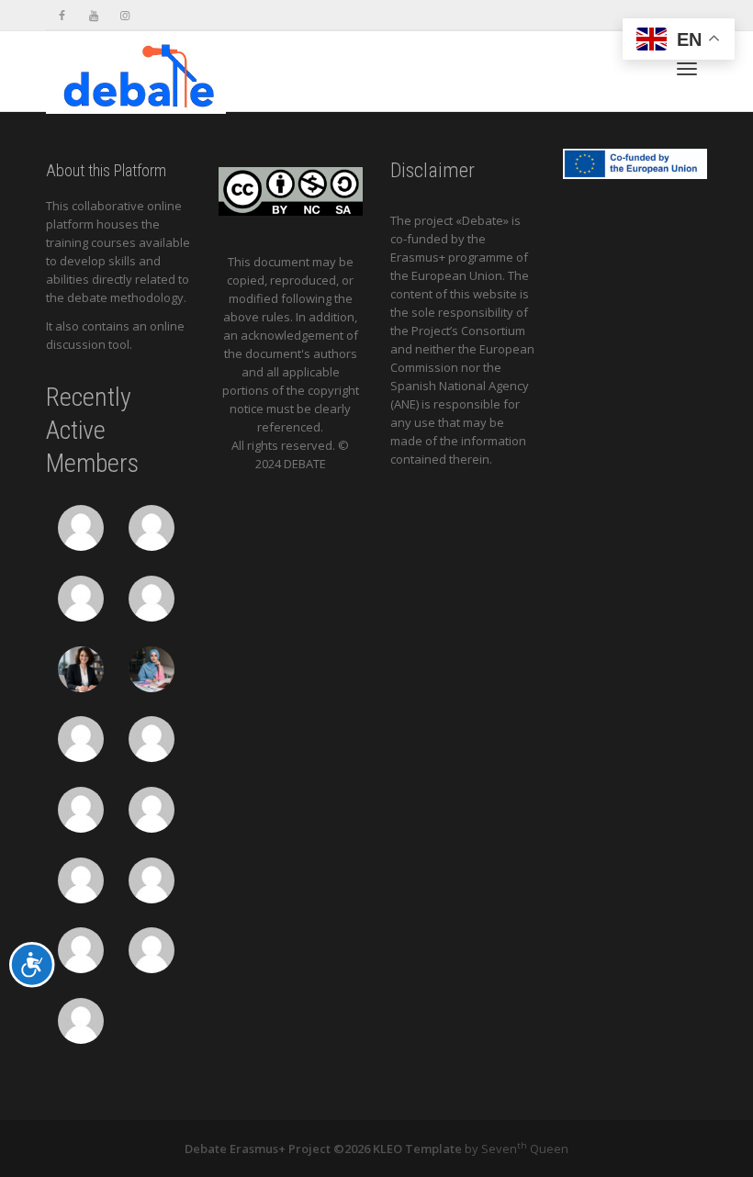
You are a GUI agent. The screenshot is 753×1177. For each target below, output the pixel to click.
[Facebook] (62, 15)
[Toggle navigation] (687, 68)
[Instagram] (124, 15)
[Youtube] (93, 15)
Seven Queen (524, 1148)
